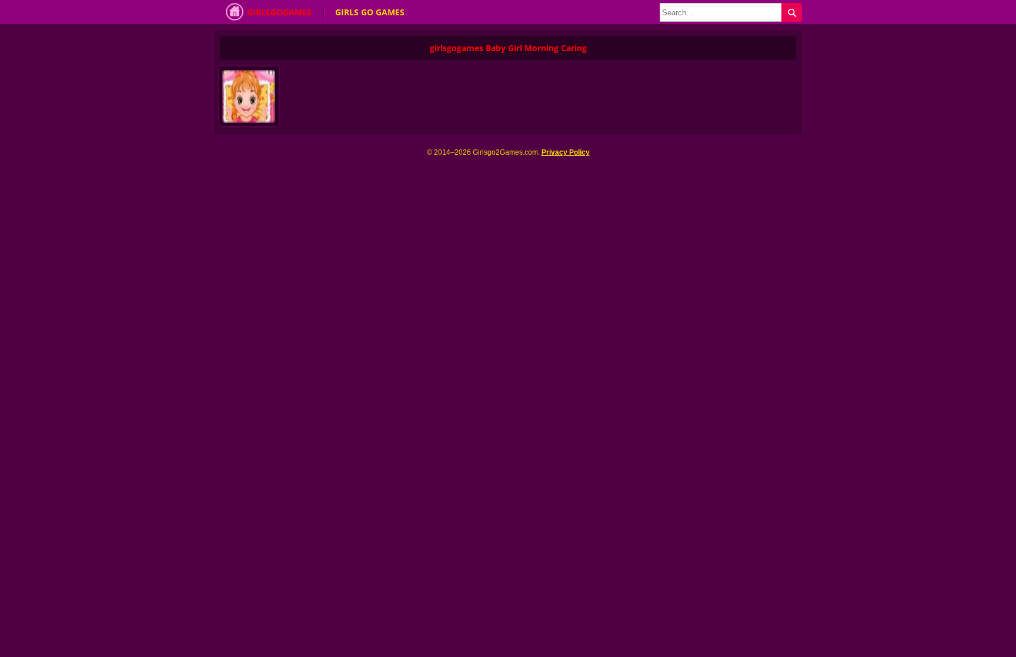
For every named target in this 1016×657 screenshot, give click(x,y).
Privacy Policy (566, 152)
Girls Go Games (370, 12)
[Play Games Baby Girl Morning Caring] (251, 99)
